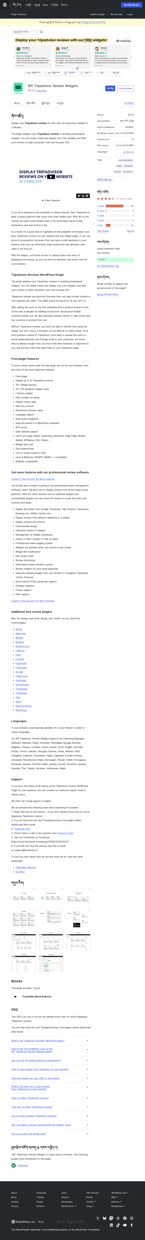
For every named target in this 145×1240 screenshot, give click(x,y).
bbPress (116, 1202)
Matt (114, 1197)
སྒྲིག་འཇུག (46, 103)
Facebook (21, 663)
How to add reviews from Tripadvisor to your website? (40, 1069)
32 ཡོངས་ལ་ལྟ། (128, 152)
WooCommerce (24, 705)
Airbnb (19, 629)
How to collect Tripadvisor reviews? (30, 1098)
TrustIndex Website (26, 867)
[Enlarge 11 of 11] (59, 956)
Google (19, 671)
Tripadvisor (21, 693)
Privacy (14, 1206)
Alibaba (19, 637)
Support (65, 1197)
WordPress (21, 710)
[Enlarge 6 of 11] (87, 913)
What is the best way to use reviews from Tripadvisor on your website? (30, 1088)
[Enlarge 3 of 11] (87, 891)
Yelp (18, 697)
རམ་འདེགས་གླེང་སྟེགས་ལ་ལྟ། (108, 266)
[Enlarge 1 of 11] (32, 891)
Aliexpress (21, 633)
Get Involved (92, 1193)
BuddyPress (118, 1206)
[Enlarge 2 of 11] (59, 891)
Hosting (15, 1202)
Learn (64, 1193)
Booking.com (22, 646)
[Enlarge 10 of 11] (32, 956)
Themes (40, 1197)
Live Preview (125, 88)
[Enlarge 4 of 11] (32, 913)
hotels (119, 166)
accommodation (126, 160)
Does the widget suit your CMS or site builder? (35, 1078)
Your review (103, 231)
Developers (66, 1202)
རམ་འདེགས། (129, 103)
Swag (90, 1206)
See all (130, 231)
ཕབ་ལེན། (110, 88)
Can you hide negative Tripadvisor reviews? (34, 1116)
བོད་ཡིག (41, 1222)
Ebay (18, 654)
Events (89, 1197)
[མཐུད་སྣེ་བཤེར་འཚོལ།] (41, 32)
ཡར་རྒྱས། (60, 103)
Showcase (41, 1193)
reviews (117, 172)
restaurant (128, 166)
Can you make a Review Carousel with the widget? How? (41, 1125)
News (14, 1197)
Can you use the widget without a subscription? (36, 1060)
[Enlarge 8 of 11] (59, 934)
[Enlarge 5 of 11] (59, 913)
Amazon (20, 642)
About (14, 1193)
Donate (91, 1202)
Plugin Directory (18, 14)
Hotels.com (21, 676)
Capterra (20, 650)
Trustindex (41, 90)
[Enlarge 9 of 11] (87, 934)
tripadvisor (128, 172)
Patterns (40, 1206)
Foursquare (21, 667)
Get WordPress (131, 5)
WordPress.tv (68, 1206)
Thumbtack (21, 688)
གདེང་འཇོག (30, 103)
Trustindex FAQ (22, 828)
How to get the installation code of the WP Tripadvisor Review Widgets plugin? (31, 1050)
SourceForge (22, 684)
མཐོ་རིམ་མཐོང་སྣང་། (104, 179)
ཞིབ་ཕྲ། (17, 103)
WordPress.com (120, 1193)
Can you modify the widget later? (28, 1134)
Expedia (20, 659)
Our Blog (20, 871)
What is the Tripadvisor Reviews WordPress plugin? (38, 1040)
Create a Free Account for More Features (33, 479)
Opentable (21, 680)
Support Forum (65, 833)
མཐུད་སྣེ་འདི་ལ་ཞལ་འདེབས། (108, 294)
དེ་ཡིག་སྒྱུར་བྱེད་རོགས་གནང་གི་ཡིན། (93, 22)
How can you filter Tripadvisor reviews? (32, 1107)
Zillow (19, 701)
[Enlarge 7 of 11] (32, 934)
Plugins (39, 1202)
